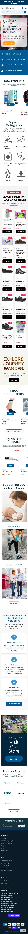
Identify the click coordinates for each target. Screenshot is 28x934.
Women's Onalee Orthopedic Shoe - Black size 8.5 (7, 309)
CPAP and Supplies (7, 141)
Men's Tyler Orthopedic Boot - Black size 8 (20, 281)
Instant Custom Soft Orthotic (10, 102)
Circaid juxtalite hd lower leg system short (10, 411)
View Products (14, 759)
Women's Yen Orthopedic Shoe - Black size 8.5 (7, 281)
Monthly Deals (20, 140)
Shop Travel (14, 380)
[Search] (25, 12)
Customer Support (6, 843)
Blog (2, 846)
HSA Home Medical (11, 931)
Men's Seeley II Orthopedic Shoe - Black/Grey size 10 (20, 309)
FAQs (2, 848)
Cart (26, 8)
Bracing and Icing (20, 157)
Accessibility (5, 865)
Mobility (7, 174)
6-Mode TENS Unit (7, 224)
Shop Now (7, 231)
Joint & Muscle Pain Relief (14, 565)
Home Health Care (7, 158)
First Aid (20, 174)
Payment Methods (6, 870)
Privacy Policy (5, 863)
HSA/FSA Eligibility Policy (8, 841)
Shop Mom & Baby (14, 526)
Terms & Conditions (6, 860)
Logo (10, 8)
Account (23, 8)
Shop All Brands (14, 811)
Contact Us (4, 850)
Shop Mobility (14, 603)
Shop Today (9, 43)
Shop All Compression (14, 431)
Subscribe (21, 826)
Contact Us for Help (14, 703)
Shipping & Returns (6, 868)
